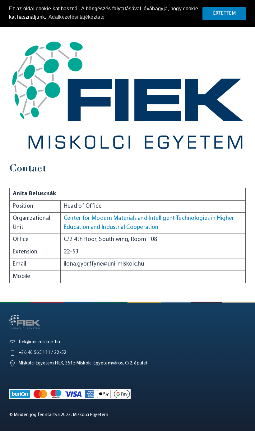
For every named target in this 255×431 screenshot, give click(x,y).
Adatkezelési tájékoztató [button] (76, 17)
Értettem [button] (224, 13)
